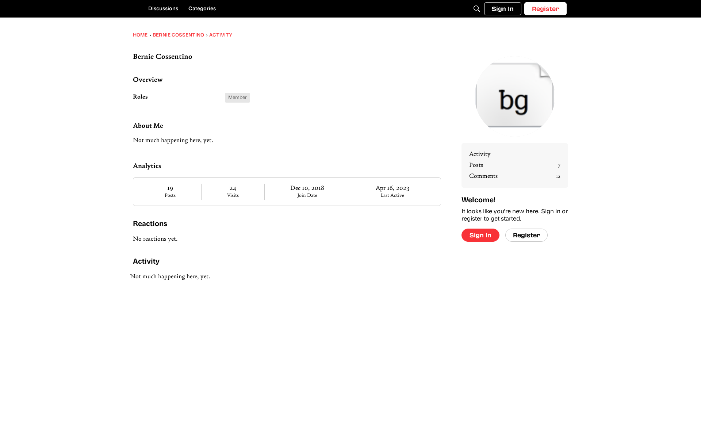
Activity (480, 154)
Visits (233, 195)
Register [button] (526, 235)
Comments (514, 176)
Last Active (392, 195)
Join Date (307, 195)
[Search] (476, 8)
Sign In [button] (480, 235)
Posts (170, 195)
